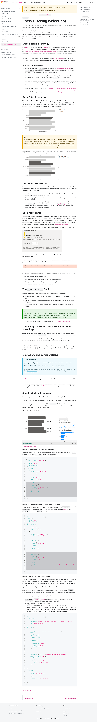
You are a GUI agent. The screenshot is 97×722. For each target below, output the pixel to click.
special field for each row (64, 68)
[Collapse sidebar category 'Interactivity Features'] (19, 37)
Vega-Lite (46, 47)
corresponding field (58, 204)
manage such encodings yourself (61, 143)
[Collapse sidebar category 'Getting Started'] (19, 8)
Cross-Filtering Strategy (85, 7)
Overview (36, 379)
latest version (49, 10)
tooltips (52, 31)
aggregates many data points (63, 224)
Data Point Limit (83, 15)
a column (39, 599)
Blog (25, 2)
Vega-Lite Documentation (16, 713)
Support (45, 2)
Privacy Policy (82, 2)
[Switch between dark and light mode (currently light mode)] (95, 2)
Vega (26, 47)
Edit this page (28, 690)
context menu (62, 31)
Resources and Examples (42, 709)
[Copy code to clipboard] (75, 459)
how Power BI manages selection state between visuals (41, 51)
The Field (85, 17)
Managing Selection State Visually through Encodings (87, 20)
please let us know (32, 371)
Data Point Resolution (85, 9)
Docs (20, 2)
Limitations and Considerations (87, 22)
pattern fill (66, 509)
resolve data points (58, 58)
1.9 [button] (67, 2)
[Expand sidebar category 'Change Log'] (19, 49)
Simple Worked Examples (31, 344)
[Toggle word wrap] (72, 459)
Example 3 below (47, 386)
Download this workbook (30, 446)
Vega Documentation (15, 711)
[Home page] (23, 15)
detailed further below (64, 321)
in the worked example (70, 90)
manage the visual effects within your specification (62, 88)
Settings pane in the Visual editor (47, 62)
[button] (11, 21)
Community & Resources (34, 2)
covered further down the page (54, 92)
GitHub (89, 2)
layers (25, 594)
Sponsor (73, 2)
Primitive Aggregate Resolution (86, 12)
